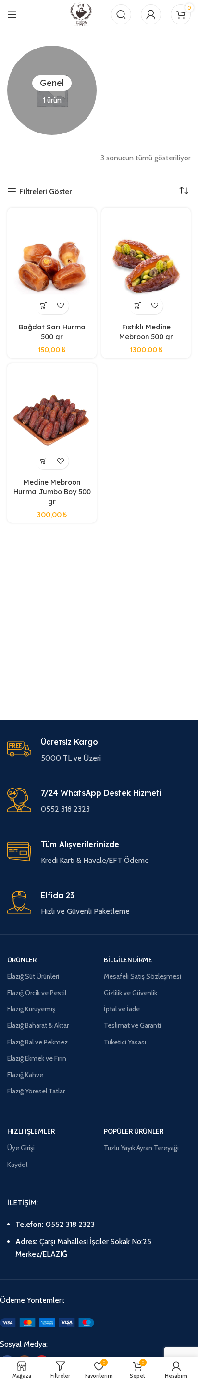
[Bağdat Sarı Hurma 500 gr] (52, 266)
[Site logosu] (81, 13)
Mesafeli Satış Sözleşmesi (142, 976)
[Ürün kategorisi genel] (52, 90)
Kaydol (17, 1164)
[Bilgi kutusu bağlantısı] (99, 750)
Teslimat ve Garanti (132, 1025)
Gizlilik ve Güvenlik (130, 992)
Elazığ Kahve (25, 1074)
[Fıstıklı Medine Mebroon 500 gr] (146, 266)
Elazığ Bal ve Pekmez (37, 1042)
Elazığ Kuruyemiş (31, 1009)
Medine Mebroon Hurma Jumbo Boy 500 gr (52, 492)
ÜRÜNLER (22, 960)
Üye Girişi (21, 1147)
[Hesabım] (151, 14)
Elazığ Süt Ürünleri (33, 976)
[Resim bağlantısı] (47, 1322)
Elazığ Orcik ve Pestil (36, 992)
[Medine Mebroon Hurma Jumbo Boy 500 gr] (52, 421)
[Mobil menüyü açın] (12, 14)
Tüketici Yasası (125, 1042)
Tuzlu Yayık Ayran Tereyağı (141, 1147)
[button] (43, 305)
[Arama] (121, 14)
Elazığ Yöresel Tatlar (36, 1091)
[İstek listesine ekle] (60, 305)
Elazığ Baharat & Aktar (38, 1025)
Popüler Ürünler (133, 1131)
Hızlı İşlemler (31, 1131)
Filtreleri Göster (45, 191)
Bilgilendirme (128, 960)
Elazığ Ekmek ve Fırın (36, 1058)
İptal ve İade (122, 1009)
